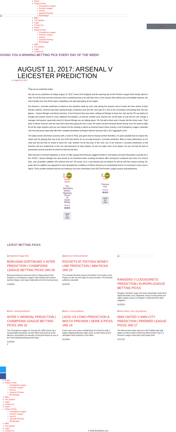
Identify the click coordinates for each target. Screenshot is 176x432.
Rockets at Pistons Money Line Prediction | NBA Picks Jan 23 (85, 266)
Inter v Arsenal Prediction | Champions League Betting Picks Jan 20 (31, 321)
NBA (36, 18)
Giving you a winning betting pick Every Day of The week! (49, 55)
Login (36, 23)
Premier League (46, 8)
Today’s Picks (40, 4)
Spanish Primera (46, 13)
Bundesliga (44, 16)
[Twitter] (3, 370)
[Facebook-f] (3, 376)
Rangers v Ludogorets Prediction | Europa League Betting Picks (141, 284)
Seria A (42, 11)
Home (36, 1)
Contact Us (39, 25)
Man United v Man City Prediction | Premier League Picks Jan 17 (141, 321)
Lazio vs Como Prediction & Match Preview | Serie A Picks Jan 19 (87, 321)
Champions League (47, 6)
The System (39, 20)
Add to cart (67, 216)
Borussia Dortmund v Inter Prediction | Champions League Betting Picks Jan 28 (31, 266)
